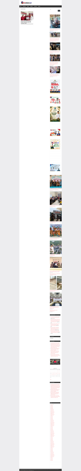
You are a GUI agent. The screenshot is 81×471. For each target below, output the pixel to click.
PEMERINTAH (24, 6)
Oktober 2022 (52, 445)
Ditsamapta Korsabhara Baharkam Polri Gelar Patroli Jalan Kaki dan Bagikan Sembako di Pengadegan (55, 52)
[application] (55, 362)
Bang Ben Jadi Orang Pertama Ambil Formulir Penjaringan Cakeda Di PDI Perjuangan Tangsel (26, 22)
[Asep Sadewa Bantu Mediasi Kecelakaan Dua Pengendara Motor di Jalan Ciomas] (55, 21)
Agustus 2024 (52, 425)
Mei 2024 (52, 428)
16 (59, 373)
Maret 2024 (52, 430)
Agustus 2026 (52, 404)
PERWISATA (31, 6)
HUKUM (28, 6)
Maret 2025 (52, 419)
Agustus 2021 (52, 456)
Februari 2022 (52, 452)
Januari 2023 (52, 442)
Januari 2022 (52, 453)
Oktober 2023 (52, 434)
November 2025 (52, 412)
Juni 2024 (52, 427)
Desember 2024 (52, 422)
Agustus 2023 (52, 436)
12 (53, 373)
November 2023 (52, 433)
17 (50, 374)
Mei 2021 (52, 459)
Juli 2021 (52, 457)
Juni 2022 (52, 448)
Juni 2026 (52, 406)
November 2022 (52, 444)
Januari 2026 (52, 410)
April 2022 (52, 450)
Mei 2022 (52, 449)
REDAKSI (39, 6)
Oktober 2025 (52, 413)
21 (56, 374)
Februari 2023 (52, 441)
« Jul (50, 379)
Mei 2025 (52, 417)
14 (56, 373)
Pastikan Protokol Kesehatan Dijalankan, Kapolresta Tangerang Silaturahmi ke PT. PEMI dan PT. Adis (54, 307)
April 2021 (52, 460)
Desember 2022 (52, 443)
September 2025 (52, 414)
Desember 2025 (52, 411)
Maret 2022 (52, 451)
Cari (50, 9)
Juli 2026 (52, 405)
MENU (20, 6)
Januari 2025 (52, 421)
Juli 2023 (52, 437)
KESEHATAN (35, 6)
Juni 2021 (52, 458)
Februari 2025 (52, 420)
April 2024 (52, 429)
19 (53, 374)
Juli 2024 (52, 426)
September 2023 (52, 435)
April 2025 (52, 418)
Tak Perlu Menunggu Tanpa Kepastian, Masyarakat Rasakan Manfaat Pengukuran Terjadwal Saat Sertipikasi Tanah (54, 75)
